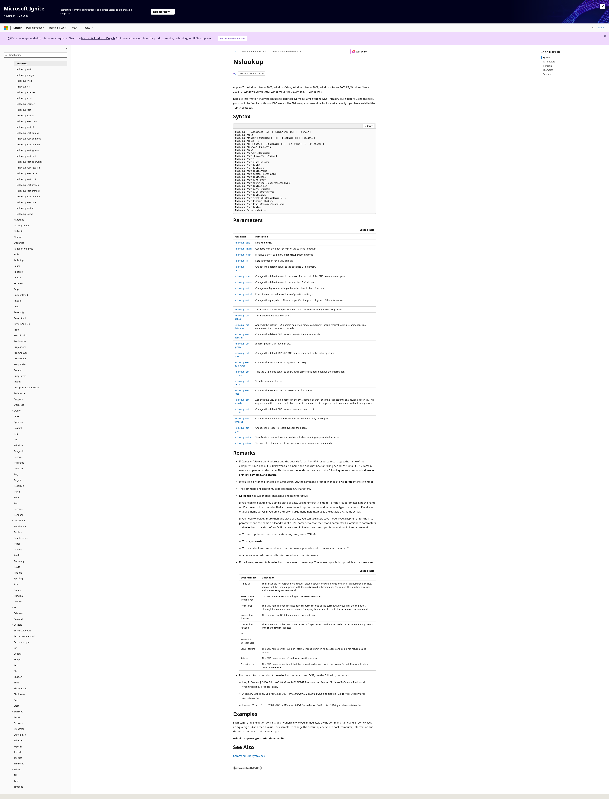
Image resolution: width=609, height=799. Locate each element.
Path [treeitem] (16, 254)
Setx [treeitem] (16, 665)
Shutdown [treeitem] (19, 694)
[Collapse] (67, 48)
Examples (548, 69)
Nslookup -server (244, 282)
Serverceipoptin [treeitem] (22, 630)
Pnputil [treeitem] (18, 300)
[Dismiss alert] (602, 6)
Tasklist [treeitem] (18, 757)
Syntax (546, 57)
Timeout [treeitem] (18, 786)
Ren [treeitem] (16, 503)
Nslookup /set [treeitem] (23, 109)
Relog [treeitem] (17, 491)
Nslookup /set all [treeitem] (25, 115)
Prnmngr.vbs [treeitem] (20, 352)
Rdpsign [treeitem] (18, 445)
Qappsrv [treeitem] (18, 399)
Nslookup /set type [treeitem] (26, 202)
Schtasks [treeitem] (18, 613)
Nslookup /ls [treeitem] (23, 86)
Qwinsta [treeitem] (18, 422)
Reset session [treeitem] (21, 537)
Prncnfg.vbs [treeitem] (20, 335)
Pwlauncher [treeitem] (20, 393)
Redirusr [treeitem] (18, 468)
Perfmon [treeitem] (18, 283)
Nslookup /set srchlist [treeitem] (27, 190)
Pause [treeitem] (17, 265)
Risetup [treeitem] (18, 549)
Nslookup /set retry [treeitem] (26, 173)
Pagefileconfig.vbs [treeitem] (23, 248)
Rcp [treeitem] (16, 433)
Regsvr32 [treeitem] (19, 485)
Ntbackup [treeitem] (19, 219)
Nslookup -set (242, 288)
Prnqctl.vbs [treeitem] (20, 364)
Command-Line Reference (284, 51)
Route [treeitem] (17, 566)
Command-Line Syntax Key (249, 756)
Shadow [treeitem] (18, 676)
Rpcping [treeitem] (18, 578)
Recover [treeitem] (18, 456)
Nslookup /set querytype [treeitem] (29, 161)
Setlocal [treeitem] (18, 653)
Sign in (601, 27)
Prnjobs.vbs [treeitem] (20, 346)
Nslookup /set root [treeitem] (26, 179)
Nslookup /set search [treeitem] (27, 184)
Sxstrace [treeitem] (18, 723)
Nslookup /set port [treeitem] (26, 156)
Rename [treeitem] (18, 508)
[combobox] (35, 55)
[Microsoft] (6, 28)
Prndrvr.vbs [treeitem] (20, 341)
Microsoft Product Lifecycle (98, 38)
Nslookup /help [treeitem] (24, 80)
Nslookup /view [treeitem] (24, 213)
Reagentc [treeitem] (19, 451)
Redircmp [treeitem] (19, 462)
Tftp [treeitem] (16, 775)
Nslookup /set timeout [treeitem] (28, 196)
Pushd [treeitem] (17, 381)
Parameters (549, 61)
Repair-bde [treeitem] (20, 526)
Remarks (547, 65)
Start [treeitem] (16, 705)
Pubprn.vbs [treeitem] (20, 375)
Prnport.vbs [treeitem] (20, 358)
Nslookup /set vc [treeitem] (25, 208)
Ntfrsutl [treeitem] (18, 237)
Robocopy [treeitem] (19, 561)
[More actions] (373, 51)
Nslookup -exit (242, 242)
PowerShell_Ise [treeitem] (22, 323)
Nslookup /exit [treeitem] (24, 69)
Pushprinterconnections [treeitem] (26, 387)
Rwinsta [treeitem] (18, 601)
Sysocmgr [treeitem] (19, 728)
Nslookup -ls (241, 260)
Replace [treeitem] (18, 532)
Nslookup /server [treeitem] (25, 103)
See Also (547, 74)
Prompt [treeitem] (18, 370)
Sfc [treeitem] (15, 670)
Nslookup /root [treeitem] (24, 98)
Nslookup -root (242, 276)
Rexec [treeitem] (17, 543)
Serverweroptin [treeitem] (22, 642)
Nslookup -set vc (243, 437)
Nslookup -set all (243, 294)
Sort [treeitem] (16, 700)
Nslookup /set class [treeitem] (26, 121)
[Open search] (593, 28)
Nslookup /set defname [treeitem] (28, 138)
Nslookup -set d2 (243, 309)
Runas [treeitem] (17, 589)
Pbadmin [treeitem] (18, 271)
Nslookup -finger (243, 248)
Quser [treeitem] (17, 416)
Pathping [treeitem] (19, 260)
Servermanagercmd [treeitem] (24, 636)
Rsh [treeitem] (16, 584)
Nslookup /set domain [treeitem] (28, 144)
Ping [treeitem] (16, 289)
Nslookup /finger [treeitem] (25, 75)
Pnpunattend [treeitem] (21, 294)
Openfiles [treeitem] (19, 242)
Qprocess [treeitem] (19, 404)
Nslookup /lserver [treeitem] (25, 92)
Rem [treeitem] (16, 497)
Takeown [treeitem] (18, 740)
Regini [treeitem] (17, 480)
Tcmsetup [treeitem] (19, 763)
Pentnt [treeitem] (17, 277)
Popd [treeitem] (16, 306)
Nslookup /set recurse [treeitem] (28, 167)
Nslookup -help (243, 254)
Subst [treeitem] (17, 717)
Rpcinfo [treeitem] (18, 572)
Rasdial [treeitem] (18, 427)
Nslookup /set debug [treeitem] (27, 132)
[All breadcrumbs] (236, 51)
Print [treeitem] (16, 329)
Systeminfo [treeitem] (20, 734)
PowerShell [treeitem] (20, 318)
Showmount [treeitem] (20, 688)
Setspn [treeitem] (17, 659)
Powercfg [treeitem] (19, 312)
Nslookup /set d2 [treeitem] (25, 127)
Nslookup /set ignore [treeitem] (27, 150)
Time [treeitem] (16, 781)
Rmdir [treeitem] (17, 555)
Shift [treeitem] (16, 682)
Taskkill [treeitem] (18, 752)
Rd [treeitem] (15, 439)
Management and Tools (254, 51)
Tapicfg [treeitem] (18, 746)
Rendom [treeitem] (18, 514)
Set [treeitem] (15, 647)
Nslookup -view (243, 443)
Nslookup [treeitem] (21, 63)
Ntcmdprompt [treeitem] (21, 225)
